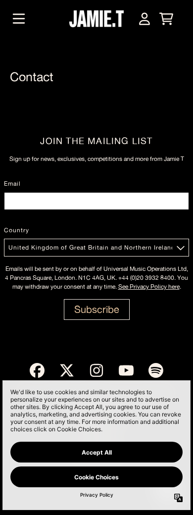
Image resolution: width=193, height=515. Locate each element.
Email (12, 183)
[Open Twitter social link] (67, 370)
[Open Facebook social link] (37, 370)
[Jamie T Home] (96, 18)
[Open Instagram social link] (96, 370)
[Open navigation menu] (19, 19)
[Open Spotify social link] (156, 370)
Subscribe (96, 309)
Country (16, 230)
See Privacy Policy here (149, 286)
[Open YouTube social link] (126, 370)
